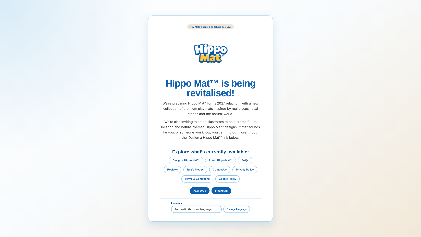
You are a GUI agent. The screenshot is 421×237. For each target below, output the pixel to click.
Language (177, 203)
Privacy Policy (245, 169)
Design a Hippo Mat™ (186, 160)
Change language (237, 209)
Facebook (199, 190)
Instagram (221, 190)
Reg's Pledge (195, 169)
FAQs (245, 160)
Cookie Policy (227, 178)
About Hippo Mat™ (220, 160)
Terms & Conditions (197, 178)
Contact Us (220, 169)
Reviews (172, 169)
